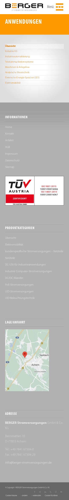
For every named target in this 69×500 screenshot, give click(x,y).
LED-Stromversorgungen (19, 291)
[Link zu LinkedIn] (45, 492)
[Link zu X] (50, 492)
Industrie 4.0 (11, 51)
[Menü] (59, 7)
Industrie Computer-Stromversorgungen (28, 271)
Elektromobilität (13, 83)
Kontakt (9, 133)
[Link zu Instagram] (56, 492)
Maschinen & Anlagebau (17, 67)
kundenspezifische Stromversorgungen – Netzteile (34, 251)
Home (8, 127)
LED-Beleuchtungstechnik (20, 298)
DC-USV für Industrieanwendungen (25, 264)
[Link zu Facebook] (34, 492)
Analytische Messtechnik (17, 72)
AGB (7, 147)
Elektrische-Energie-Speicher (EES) (22, 77)
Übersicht (10, 46)
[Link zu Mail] (61, 492)
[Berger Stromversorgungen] (28, 7)
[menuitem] (59, 7)
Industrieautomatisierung (17, 56)
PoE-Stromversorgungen (19, 284)
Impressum (11, 154)
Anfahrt (9, 140)
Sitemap (9, 167)
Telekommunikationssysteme (19, 62)
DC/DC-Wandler (14, 278)
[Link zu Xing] (40, 492)
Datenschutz (12, 160)
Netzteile (10, 258)
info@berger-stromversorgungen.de (28, 462)
